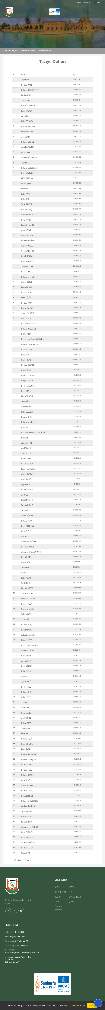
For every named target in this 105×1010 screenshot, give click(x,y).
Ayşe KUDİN (25, 484)
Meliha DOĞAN (26, 334)
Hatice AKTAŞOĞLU (28, 105)
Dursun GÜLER (26, 713)
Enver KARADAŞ (27, 131)
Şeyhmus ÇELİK (27, 811)
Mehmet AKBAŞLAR (28, 759)
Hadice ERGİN (26, 458)
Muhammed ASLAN (28, 323)
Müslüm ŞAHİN (26, 349)
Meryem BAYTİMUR (28, 126)
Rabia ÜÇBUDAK (27, 412)
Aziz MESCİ (25, 536)
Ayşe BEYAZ (25, 80)
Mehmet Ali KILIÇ (27, 422)
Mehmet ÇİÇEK (26, 739)
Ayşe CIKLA (25, 163)
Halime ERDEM (26, 723)
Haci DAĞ (24, 427)
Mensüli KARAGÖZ (27, 173)
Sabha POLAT (26, 707)
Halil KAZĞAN (26, 370)
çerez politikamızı (72, 1005)
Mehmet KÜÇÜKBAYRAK (30, 344)
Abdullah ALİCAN (27, 650)
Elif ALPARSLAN (27, 178)
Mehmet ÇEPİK (26, 521)
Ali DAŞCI (24, 495)
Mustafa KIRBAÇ (27, 790)
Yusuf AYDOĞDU (27, 246)
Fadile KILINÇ (26, 95)
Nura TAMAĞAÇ (27, 744)
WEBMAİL (73, 887)
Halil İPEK (24, 438)
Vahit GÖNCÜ (26, 614)
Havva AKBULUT (27, 816)
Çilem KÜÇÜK (26, 297)
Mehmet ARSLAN (27, 142)
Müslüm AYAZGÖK (27, 386)
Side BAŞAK (25, 728)
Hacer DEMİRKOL (27, 489)
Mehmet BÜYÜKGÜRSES (30, 90)
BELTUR (58, 896)
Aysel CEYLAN (26, 230)
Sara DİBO (25, 573)
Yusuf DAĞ (25, 619)
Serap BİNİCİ (26, 406)
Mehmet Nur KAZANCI (29, 754)
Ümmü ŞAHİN (26, 183)
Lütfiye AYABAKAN (28, 469)
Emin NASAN (26, 749)
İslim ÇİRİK (25, 355)
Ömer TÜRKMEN (27, 832)
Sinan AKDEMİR (27, 214)
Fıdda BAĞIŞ (25, 391)
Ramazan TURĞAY (28, 598)
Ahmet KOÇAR (26, 282)
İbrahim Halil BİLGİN (28, 806)
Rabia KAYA (25, 194)
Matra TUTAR (26, 557)
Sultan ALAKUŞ (27, 593)
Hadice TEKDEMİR (27, 375)
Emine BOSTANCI (27, 225)
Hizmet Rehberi (28, 50)
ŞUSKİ (57, 887)
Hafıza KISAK (26, 318)
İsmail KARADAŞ (27, 256)
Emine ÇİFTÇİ (26, 188)
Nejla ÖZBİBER (26, 640)
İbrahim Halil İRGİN (28, 240)
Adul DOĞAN (26, 448)
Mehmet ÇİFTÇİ (26, 692)
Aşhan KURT (25, 697)
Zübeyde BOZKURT (28, 635)
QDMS (71, 901)
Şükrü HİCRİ (25, 401)
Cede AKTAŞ (25, 853)
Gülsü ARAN (25, 199)
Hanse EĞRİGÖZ (27, 796)
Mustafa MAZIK (26, 85)
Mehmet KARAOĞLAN (29, 168)
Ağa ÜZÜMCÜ (26, 681)
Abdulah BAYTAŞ (27, 147)
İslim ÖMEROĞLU (27, 500)
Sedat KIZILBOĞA (27, 313)
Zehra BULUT (26, 567)
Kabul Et (92, 1005)
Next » (28, 860)
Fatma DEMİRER (27, 588)
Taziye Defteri (45, 50)
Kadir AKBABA (26, 111)
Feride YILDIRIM (26, 822)
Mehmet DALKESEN (28, 329)
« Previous (18, 860)
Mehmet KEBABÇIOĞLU (29, 801)
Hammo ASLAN (27, 604)
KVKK (57, 901)
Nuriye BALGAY (27, 308)
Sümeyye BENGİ (27, 266)
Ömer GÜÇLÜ (26, 531)
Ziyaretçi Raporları (58, 908)
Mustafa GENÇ (26, 624)
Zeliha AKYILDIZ (27, 505)
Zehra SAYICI (26, 661)
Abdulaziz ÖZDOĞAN (29, 157)
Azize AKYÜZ (26, 479)
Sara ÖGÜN (25, 100)
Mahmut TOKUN (27, 464)
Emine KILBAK (26, 287)
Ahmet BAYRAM (27, 474)
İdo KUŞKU (25, 733)
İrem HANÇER (26, 656)
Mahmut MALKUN (27, 547)
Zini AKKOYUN (26, 443)
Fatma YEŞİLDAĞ (27, 526)
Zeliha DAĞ (25, 116)
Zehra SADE (25, 137)
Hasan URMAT (26, 220)
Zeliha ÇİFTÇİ (26, 510)
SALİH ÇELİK (25, 583)
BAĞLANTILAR (75, 896)
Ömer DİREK (25, 152)
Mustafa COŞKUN (27, 365)
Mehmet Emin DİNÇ (28, 277)
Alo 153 (98, 3)
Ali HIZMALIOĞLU (27, 842)
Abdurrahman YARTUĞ (29, 827)
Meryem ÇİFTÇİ (26, 209)
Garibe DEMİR (26, 360)
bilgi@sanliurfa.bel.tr (18, 936)
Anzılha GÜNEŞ (27, 837)
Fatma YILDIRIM (27, 396)
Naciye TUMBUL (27, 272)
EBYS (71, 892)
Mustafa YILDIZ (26, 770)
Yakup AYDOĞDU (27, 251)
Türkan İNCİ (25, 702)
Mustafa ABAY (26, 765)
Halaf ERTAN (26, 671)
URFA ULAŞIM (60, 892)
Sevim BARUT (26, 453)
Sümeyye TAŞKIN (27, 609)
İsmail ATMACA (26, 630)
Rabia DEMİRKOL (27, 121)
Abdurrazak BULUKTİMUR (30, 552)
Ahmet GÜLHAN (27, 785)
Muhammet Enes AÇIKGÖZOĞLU (33, 432)
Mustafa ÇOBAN (27, 303)
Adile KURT (25, 676)
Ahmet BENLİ (26, 562)
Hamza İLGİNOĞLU (28, 261)
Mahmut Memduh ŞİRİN (30, 645)
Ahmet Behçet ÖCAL (28, 541)
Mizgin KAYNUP (27, 381)
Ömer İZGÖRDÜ (27, 666)
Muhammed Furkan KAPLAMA (32, 339)
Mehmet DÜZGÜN (27, 775)
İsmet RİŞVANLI (26, 780)
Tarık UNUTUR (26, 204)
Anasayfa (12, 50)
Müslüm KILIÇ (26, 687)
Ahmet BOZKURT (27, 235)
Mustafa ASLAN (27, 848)
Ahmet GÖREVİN (27, 515)
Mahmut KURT (26, 292)
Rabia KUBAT (26, 578)
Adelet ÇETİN (26, 718)
